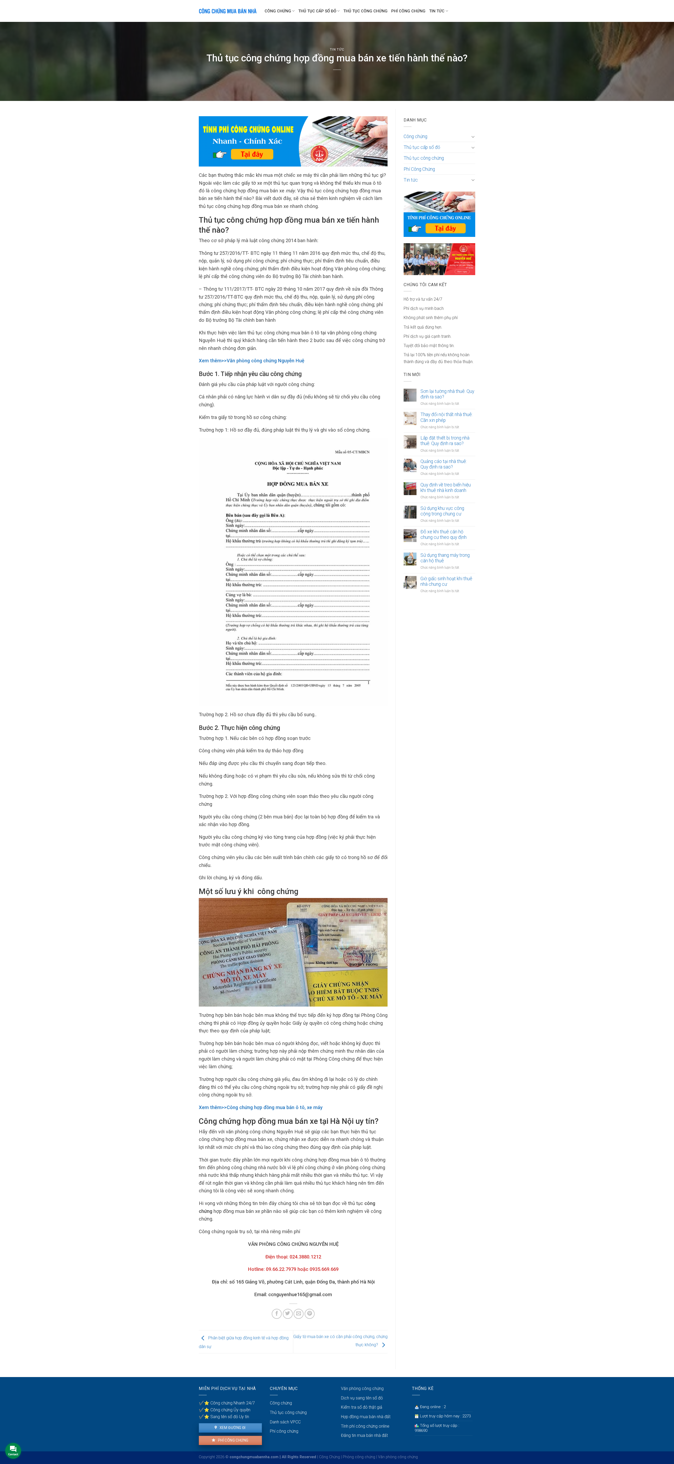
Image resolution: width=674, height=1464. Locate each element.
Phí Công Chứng (408, 11)
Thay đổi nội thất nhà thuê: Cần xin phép (446, 417)
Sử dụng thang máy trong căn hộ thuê (445, 558)
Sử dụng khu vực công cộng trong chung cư (442, 511)
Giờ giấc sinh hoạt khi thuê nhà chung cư (446, 581)
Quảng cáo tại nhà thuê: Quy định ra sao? (443, 464)
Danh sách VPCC (285, 1421)
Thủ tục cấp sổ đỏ (317, 11)
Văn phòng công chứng (362, 1388)
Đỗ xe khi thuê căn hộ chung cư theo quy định (443, 534)
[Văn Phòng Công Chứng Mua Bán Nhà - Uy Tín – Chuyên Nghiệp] (228, 11)
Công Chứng (329, 1457)
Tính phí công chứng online (365, 1426)
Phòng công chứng (359, 1457)
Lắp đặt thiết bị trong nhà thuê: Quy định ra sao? (444, 440)
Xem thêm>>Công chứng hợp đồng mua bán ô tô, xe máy (261, 1107)
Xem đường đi (232, 1428)
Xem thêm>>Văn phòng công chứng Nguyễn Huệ (251, 360)
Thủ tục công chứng (365, 11)
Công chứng (278, 11)
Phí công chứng (232, 1440)
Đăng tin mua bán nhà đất (364, 1435)
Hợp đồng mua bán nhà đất (365, 1416)
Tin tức (436, 11)
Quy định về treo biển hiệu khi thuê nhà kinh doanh (445, 487)
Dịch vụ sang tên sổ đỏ (362, 1397)
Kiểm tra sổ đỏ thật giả (361, 1407)
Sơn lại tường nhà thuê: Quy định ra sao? (447, 394)
